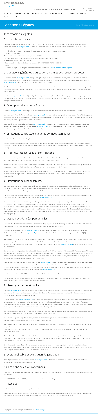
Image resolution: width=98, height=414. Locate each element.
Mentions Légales (41, 410)
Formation (20, 17)
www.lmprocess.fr (23, 47)
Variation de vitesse (22, 13)
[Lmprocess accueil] (16, 5)
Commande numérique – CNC (79, 13)
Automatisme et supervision (55, 13)
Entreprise (8, 13)
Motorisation (37, 13)
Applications (8, 17)
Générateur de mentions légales (61, 68)
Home (78, 25)
